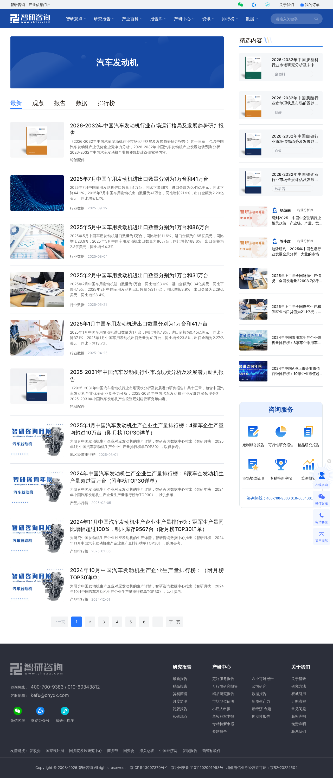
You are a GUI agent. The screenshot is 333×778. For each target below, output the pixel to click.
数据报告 (259, 693)
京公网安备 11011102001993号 (197, 767)
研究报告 (102, 18)
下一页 (174, 622)
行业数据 (77, 208)
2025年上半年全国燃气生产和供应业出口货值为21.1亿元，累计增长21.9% (297, 311)
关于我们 (286, 4)
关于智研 (298, 678)
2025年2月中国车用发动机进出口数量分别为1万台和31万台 (139, 275)
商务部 (112, 750)
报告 (60, 103)
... (157, 622)
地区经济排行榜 (82, 454)
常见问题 (298, 708)
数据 (250, 18)
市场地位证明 (223, 701)
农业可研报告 (263, 678)
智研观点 (74, 18)
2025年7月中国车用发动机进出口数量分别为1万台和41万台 (139, 179)
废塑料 (280, 74)
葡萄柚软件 (211, 750)
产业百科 (130, 18)
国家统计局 (55, 750)
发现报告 (190, 750)
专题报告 (219, 731)
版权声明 (298, 716)
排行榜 (228, 18)
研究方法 (298, 686)
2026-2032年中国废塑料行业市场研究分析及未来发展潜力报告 (295, 65)
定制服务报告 (223, 678)
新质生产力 (261, 701)
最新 (16, 103)
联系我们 (298, 731)
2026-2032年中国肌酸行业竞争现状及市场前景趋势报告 (295, 103)
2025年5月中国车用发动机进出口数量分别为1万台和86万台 (139, 227)
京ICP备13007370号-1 (149, 767)
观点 (38, 103)
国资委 (128, 750)
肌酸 (278, 112)
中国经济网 (168, 750)
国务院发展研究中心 (85, 750)
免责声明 (298, 724)
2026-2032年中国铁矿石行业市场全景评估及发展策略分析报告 (295, 179)
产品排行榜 (79, 503)
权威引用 (298, 693)
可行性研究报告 (225, 686)
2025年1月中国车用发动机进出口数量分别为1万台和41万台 (139, 324)
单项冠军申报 (223, 716)
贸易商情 (180, 693)
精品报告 (180, 686)
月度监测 (180, 701)
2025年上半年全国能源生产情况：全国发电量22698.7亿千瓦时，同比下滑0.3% (296, 280)
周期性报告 (261, 716)
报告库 (156, 18)
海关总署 (146, 750)
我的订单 (312, 4)
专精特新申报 (223, 724)
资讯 (206, 18)
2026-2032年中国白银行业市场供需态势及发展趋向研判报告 (295, 141)
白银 (278, 150)
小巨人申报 (221, 708)
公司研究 (259, 686)
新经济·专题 (261, 708)
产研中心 (182, 18)
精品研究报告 (223, 693)
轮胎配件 (77, 160)
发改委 (35, 750)
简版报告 (180, 708)
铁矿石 (280, 189)
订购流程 (298, 701)
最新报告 (180, 678)
